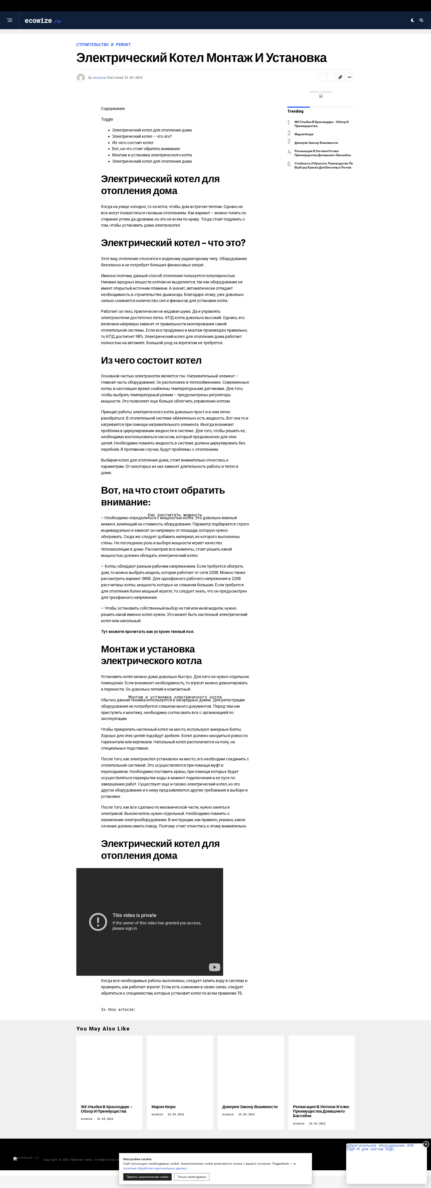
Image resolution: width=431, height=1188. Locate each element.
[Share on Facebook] (322, 77)
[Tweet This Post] (331, 77)
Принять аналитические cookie (147, 1177)
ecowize (99, 77)
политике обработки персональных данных (155, 1168)
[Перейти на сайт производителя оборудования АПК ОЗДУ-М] (386, 1164)
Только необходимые (191, 1177)
